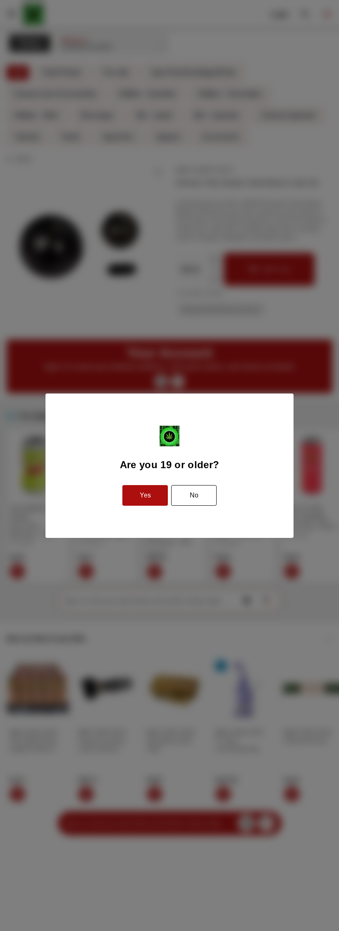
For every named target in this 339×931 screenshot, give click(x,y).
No (194, 495)
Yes (145, 495)
